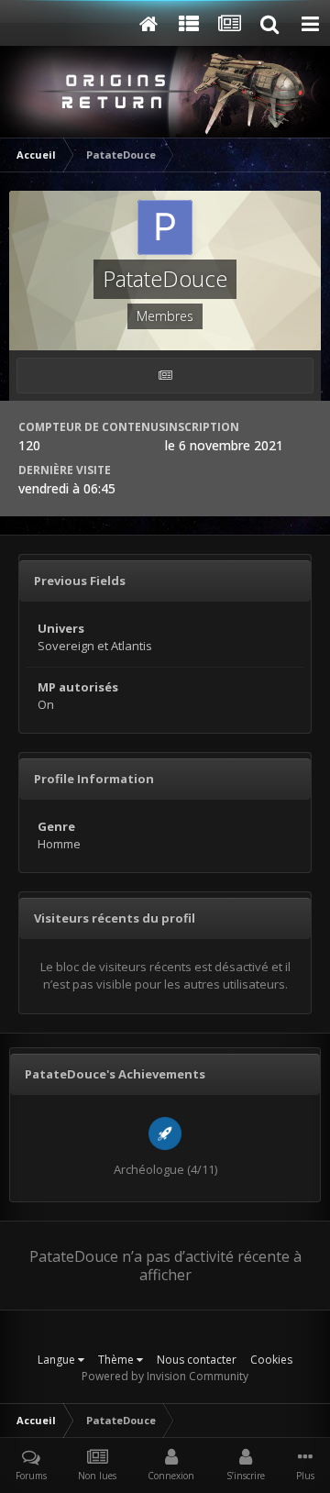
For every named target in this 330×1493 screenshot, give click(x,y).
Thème (117, 1359)
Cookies (271, 1359)
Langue (58, 1359)
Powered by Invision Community (165, 1376)
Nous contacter (196, 1359)
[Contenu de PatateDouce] (165, 375)
